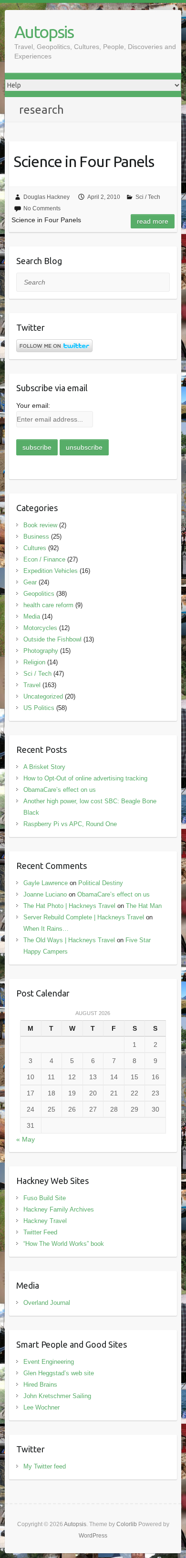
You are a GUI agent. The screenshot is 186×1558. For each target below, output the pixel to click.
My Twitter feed (44, 1466)
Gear (30, 582)
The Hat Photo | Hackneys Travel (69, 905)
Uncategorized (43, 696)
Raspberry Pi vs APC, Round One (70, 824)
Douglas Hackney (46, 197)
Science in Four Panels (83, 161)
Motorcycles (40, 627)
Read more (152, 221)
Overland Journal (46, 1302)
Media (31, 616)
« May (25, 1139)
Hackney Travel (45, 1220)
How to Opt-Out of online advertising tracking (85, 778)
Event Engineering (48, 1361)
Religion (34, 662)
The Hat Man (144, 905)
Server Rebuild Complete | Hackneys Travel (83, 917)
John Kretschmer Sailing (57, 1396)
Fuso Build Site (44, 1198)
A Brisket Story (44, 766)
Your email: (33, 405)
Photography (40, 650)
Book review (40, 525)
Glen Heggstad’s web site (58, 1373)
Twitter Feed (40, 1232)
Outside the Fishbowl (52, 639)
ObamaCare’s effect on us (59, 789)
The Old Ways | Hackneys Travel (69, 940)
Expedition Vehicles (50, 570)
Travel (32, 685)
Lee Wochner (41, 1407)
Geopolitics (38, 593)
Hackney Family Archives (58, 1209)
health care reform (48, 605)
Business (36, 536)
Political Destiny (100, 883)
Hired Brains (40, 1384)
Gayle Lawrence (45, 883)
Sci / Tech (147, 197)
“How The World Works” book (63, 1243)
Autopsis (43, 31)
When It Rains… (46, 928)
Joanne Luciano (45, 894)
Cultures (34, 548)
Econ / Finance (44, 559)
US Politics (38, 707)
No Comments (42, 208)
